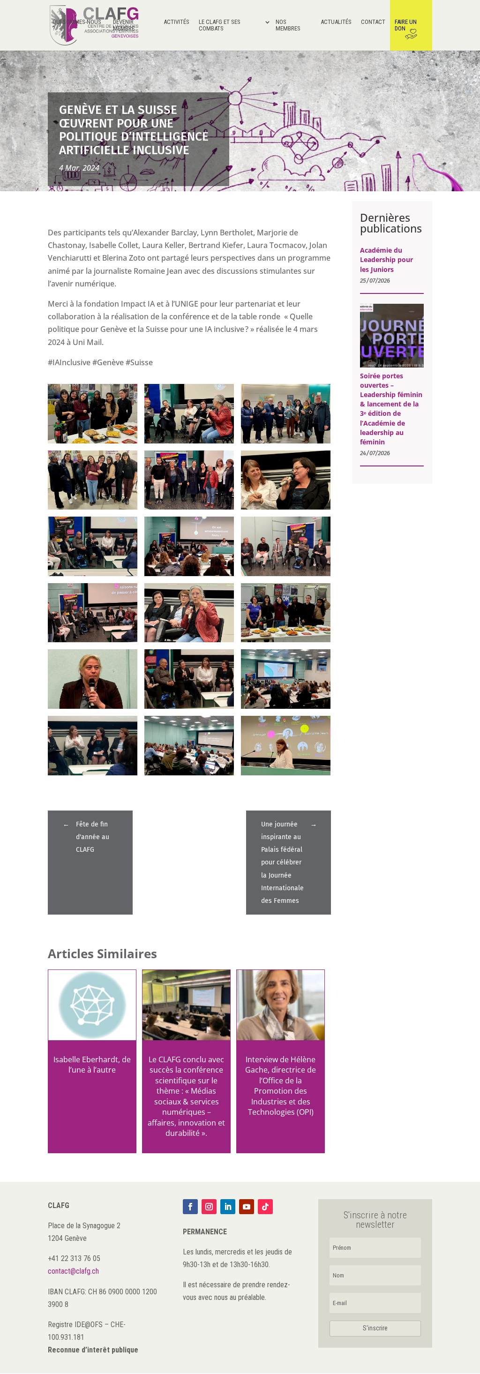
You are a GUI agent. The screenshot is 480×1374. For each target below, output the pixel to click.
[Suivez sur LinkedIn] (227, 1206)
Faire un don (406, 25)
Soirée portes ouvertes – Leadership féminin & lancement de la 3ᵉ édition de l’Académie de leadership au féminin (391, 408)
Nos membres (288, 25)
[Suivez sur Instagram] (209, 1206)
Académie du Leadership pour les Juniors (386, 259)
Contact (373, 22)
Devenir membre (124, 25)
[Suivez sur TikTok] (265, 1206)
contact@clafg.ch (73, 1271)
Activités (176, 22)
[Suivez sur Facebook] (190, 1206)
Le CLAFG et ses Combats (219, 25)
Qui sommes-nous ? (76, 25)
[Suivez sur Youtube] (246, 1206)
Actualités (336, 22)
